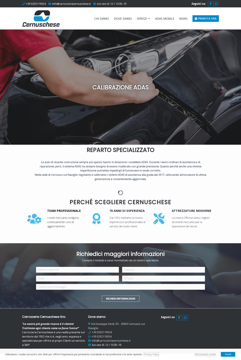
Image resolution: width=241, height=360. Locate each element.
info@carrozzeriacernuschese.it (71, 4)
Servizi (142, 19)
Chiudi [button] (228, 354)
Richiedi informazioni (120, 299)
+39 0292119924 (36, 4)
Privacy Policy (151, 354)
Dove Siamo (123, 19)
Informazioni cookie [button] (205, 354)
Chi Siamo (101, 19)
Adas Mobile (164, 19)
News (183, 19)
